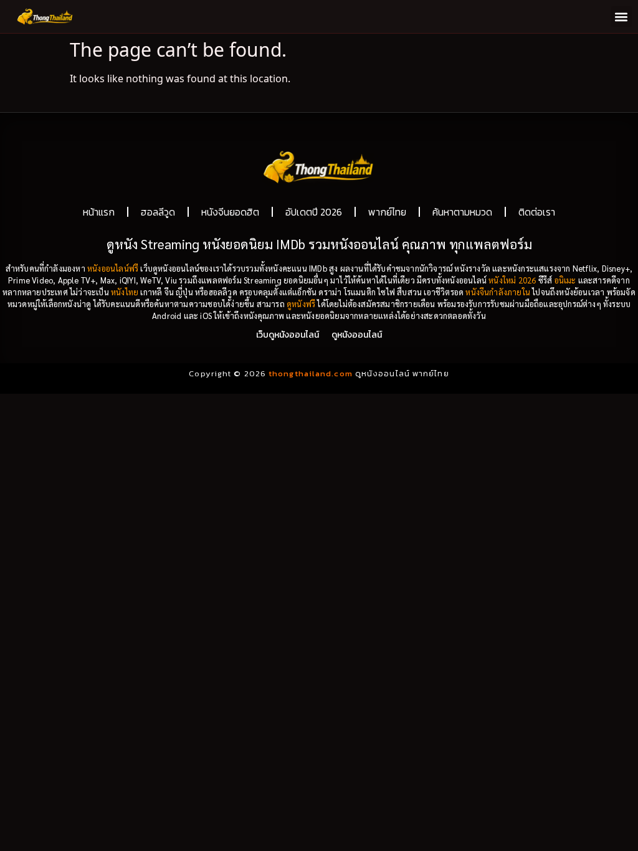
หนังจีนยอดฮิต (230, 211)
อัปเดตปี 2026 (313, 211)
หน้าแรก (99, 211)
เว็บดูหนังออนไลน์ (287, 334)
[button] (621, 16)
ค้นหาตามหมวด (462, 211)
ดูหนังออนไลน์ (356, 334)
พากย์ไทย (387, 211)
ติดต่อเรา (536, 211)
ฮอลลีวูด (158, 211)
